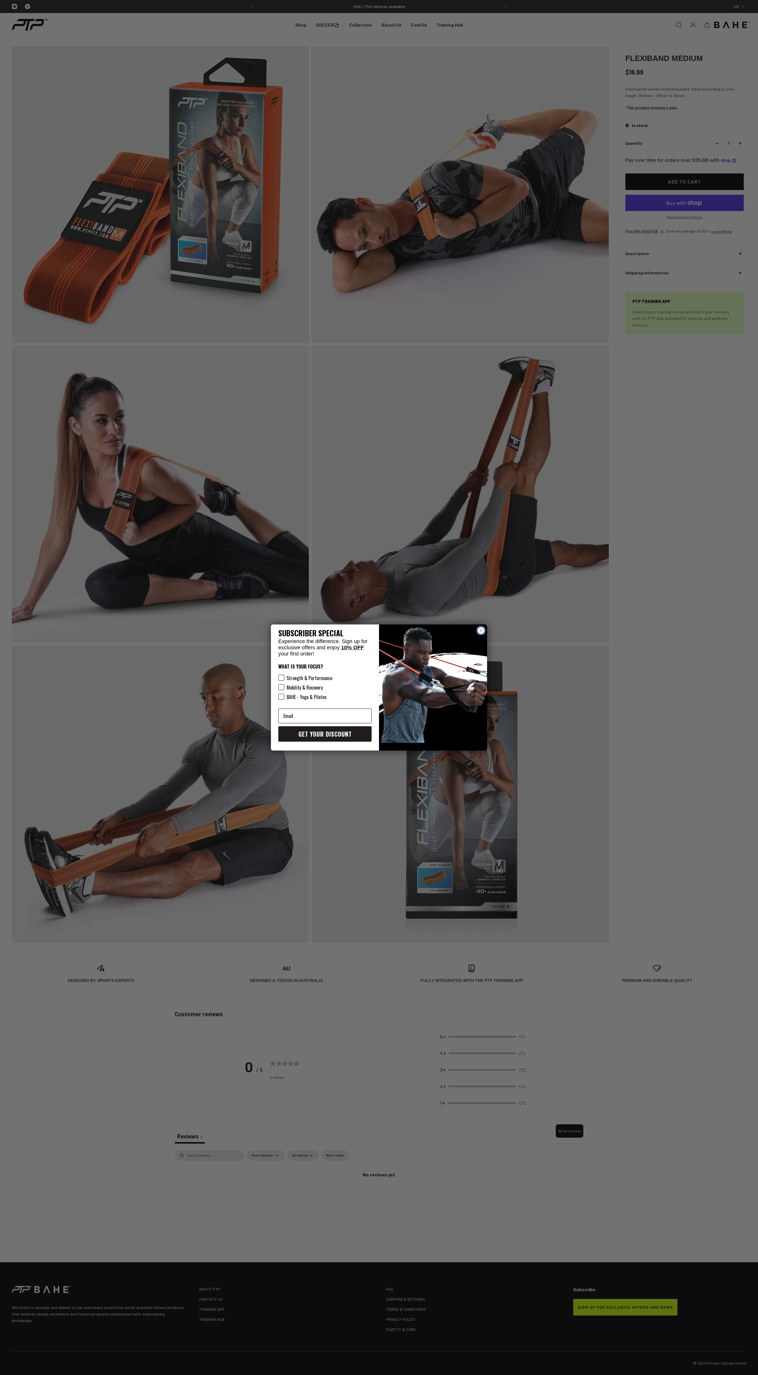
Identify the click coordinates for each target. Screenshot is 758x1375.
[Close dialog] (481, 630)
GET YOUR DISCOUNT (325, 734)
